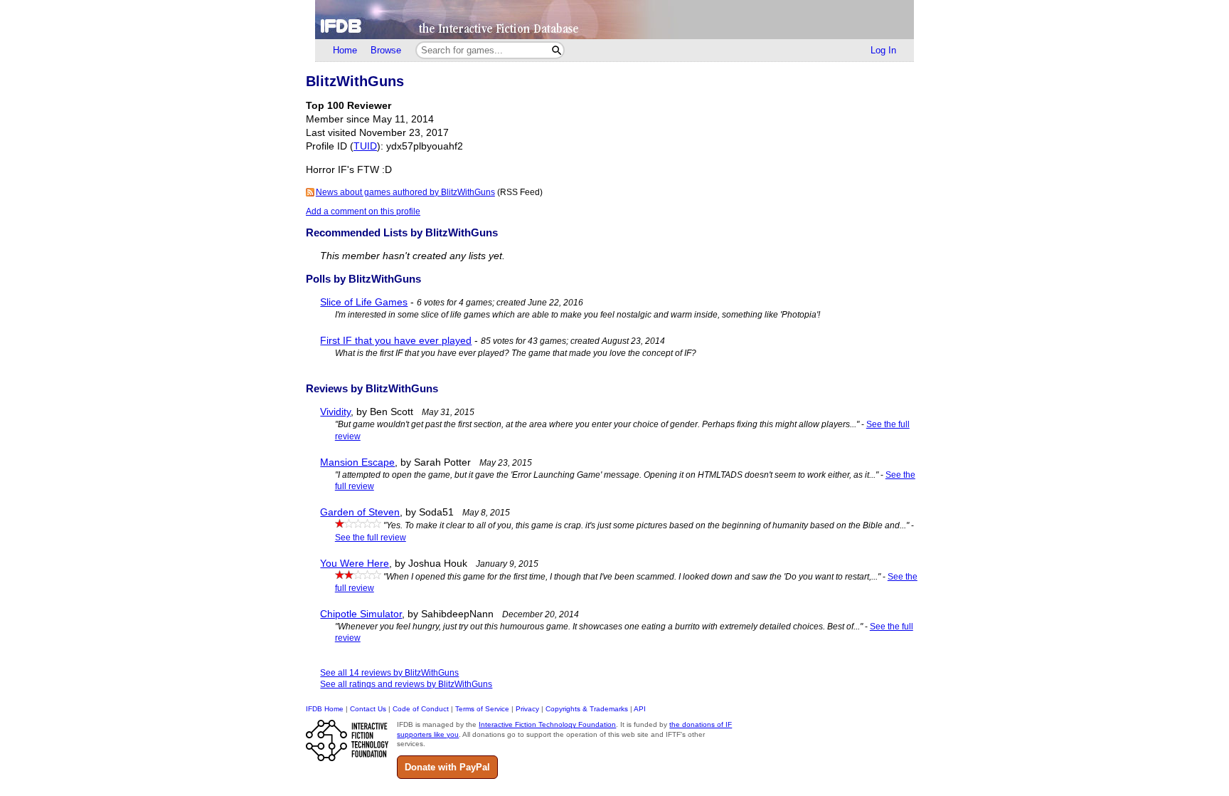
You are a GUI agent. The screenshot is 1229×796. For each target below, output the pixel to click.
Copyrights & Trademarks (587, 709)
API (640, 709)
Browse (386, 50)
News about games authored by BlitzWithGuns (405, 192)
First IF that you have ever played (396, 340)
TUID (365, 146)
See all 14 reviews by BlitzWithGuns (389, 673)
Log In (883, 50)
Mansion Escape (357, 462)
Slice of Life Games (364, 302)
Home (345, 50)
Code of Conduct (421, 709)
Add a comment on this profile (363, 211)
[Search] (556, 50)
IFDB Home (325, 709)
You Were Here (354, 563)
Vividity (335, 412)
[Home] (614, 19)
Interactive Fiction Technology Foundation (547, 724)
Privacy (527, 709)
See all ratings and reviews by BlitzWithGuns (406, 684)
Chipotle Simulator (361, 614)
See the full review (370, 537)
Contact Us (368, 709)
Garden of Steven (360, 512)
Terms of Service (482, 709)
